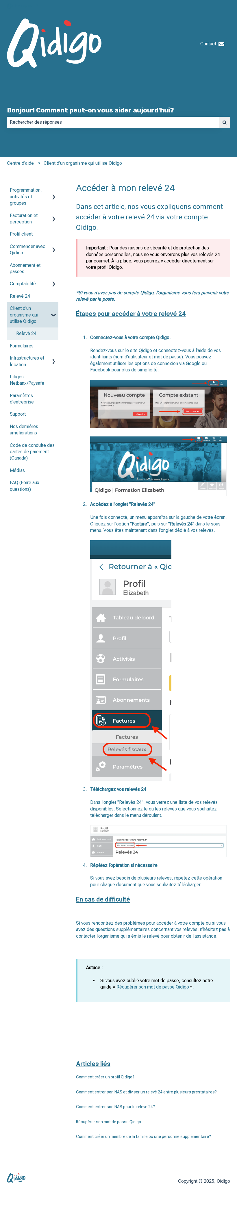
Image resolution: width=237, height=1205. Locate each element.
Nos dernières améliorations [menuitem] (24, 430)
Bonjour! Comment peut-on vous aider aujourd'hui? (90, 110)
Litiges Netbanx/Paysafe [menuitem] (27, 380)
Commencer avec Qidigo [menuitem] (27, 250)
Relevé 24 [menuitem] (20, 296)
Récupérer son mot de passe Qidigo (108, 1121)
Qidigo (145, 350)
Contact (208, 44)
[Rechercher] (224, 122)
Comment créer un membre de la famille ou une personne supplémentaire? (143, 1136)
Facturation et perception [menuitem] (24, 219)
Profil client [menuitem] (21, 234)
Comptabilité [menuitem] (23, 283)
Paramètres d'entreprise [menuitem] (22, 399)
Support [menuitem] (18, 414)
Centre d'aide (20, 163)
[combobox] (113, 122)
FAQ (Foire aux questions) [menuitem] (24, 486)
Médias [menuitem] (17, 470)
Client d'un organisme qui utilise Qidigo (83, 163)
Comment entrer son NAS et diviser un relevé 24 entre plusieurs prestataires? (146, 1092)
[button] (53, 191)
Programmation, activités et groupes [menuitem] (26, 196)
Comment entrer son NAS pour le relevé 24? (115, 1106)
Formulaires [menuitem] (22, 346)
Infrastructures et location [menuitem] (27, 361)
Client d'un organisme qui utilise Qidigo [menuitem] (24, 315)
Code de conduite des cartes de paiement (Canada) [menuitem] (32, 452)
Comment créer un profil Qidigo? (105, 1077)
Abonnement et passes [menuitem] (25, 268)
